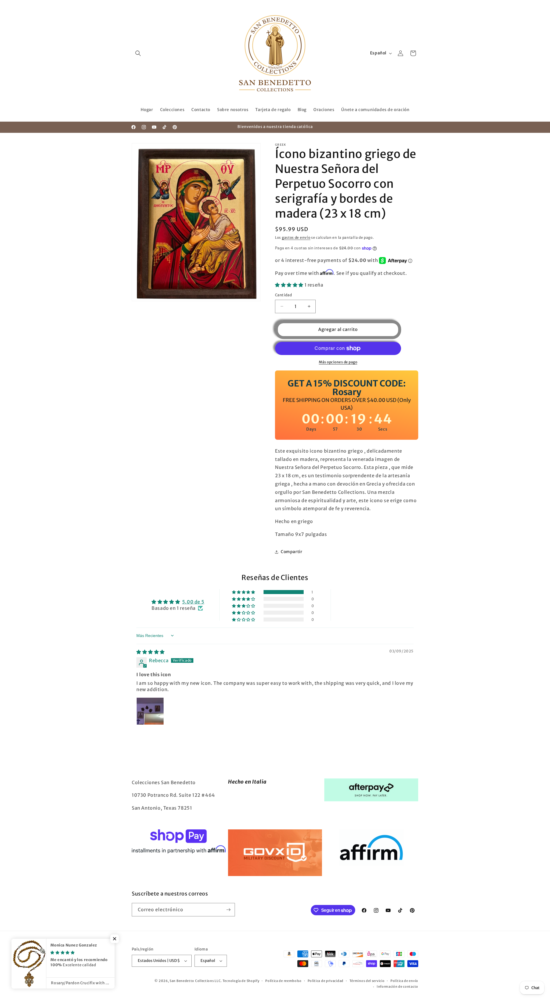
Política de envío (404, 981)
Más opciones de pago (338, 362)
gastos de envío (296, 237)
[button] (138, 53)
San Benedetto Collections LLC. (196, 981)
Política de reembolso (283, 981)
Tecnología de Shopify (241, 981)
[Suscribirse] (228, 909)
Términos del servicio (367, 981)
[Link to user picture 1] (150, 711)
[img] (150, 652)
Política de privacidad (325, 981)
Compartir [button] (291, 551)
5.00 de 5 (193, 602)
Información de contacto (397, 987)
